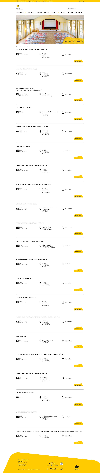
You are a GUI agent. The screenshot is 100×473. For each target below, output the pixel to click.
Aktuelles (70, 12)
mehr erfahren (78, 61)
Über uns (46, 12)
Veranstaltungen (27, 46)
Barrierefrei (79, 12)
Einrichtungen (30, 12)
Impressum (37, 469)
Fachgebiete (20, 12)
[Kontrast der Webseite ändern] (80, 1)
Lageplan (39, 1)
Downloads (62, 12)
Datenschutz (24, 469)
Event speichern (68, 54)
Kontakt (32, 1)
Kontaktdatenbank (22, 1)
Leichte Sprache (49, 1)
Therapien (39, 12)
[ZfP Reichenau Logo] (19, 7)
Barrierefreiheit (31, 469)
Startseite (18, 46)
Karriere (54, 12)
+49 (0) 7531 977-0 (22, 465)
